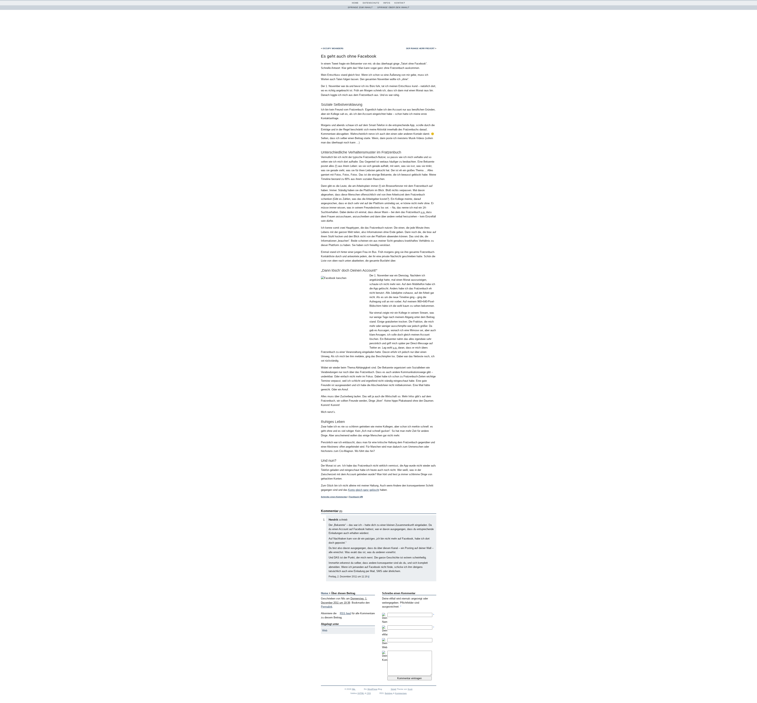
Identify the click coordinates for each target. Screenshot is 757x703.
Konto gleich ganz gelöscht (363, 489)
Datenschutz (371, 3)
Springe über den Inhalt (393, 7)
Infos (386, 3)
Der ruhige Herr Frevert (420, 48)
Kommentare (401, 693)
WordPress (372, 689)
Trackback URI (356, 497)
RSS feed (345, 613)
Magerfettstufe (375, 24)
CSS (369, 693)
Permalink (326, 606)
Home (355, 3)
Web (324, 630)
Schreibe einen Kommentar (334, 497)
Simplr (393, 689)
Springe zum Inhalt (360, 7)
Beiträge (388, 693)
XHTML (360, 693)
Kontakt (399, 3)
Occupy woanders (333, 48)
